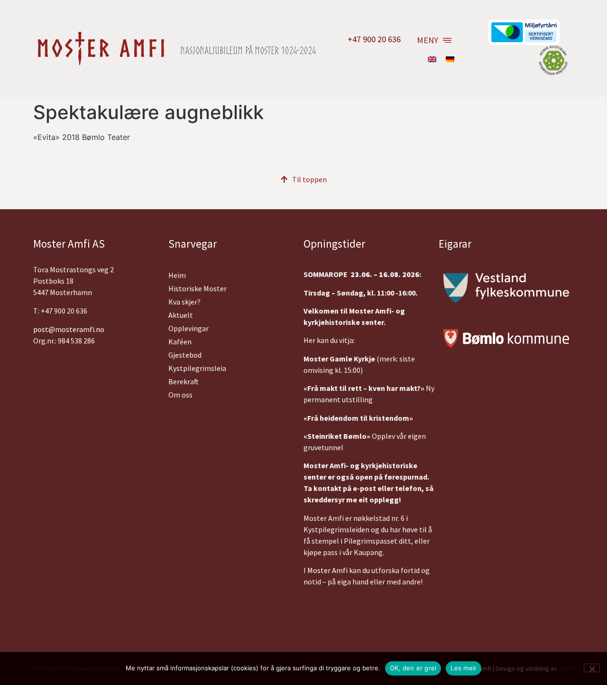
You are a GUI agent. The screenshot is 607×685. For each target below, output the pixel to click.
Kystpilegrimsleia (197, 368)
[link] (327, 570)
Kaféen (180, 341)
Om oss (180, 394)
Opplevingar (188, 328)
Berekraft (183, 381)
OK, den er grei (413, 668)
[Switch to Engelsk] (432, 58)
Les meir (464, 668)
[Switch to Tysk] (450, 58)
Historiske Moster (197, 288)
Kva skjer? (184, 301)
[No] (592, 668)
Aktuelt (180, 315)
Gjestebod (185, 355)
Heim (177, 275)
